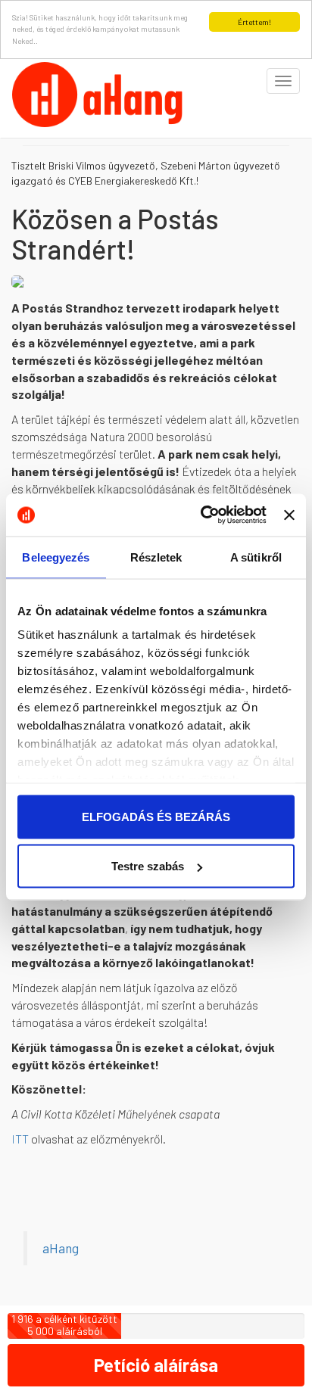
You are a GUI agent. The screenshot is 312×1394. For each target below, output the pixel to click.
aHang (60, 1248)
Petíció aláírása (156, 1365)
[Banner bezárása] (289, 514)
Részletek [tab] (156, 556)
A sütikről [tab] (256, 556)
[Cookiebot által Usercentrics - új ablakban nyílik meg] (202, 515)
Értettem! (254, 21)
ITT (20, 1138)
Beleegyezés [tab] (55, 556)
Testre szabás (147, 866)
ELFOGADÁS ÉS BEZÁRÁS (156, 816)
